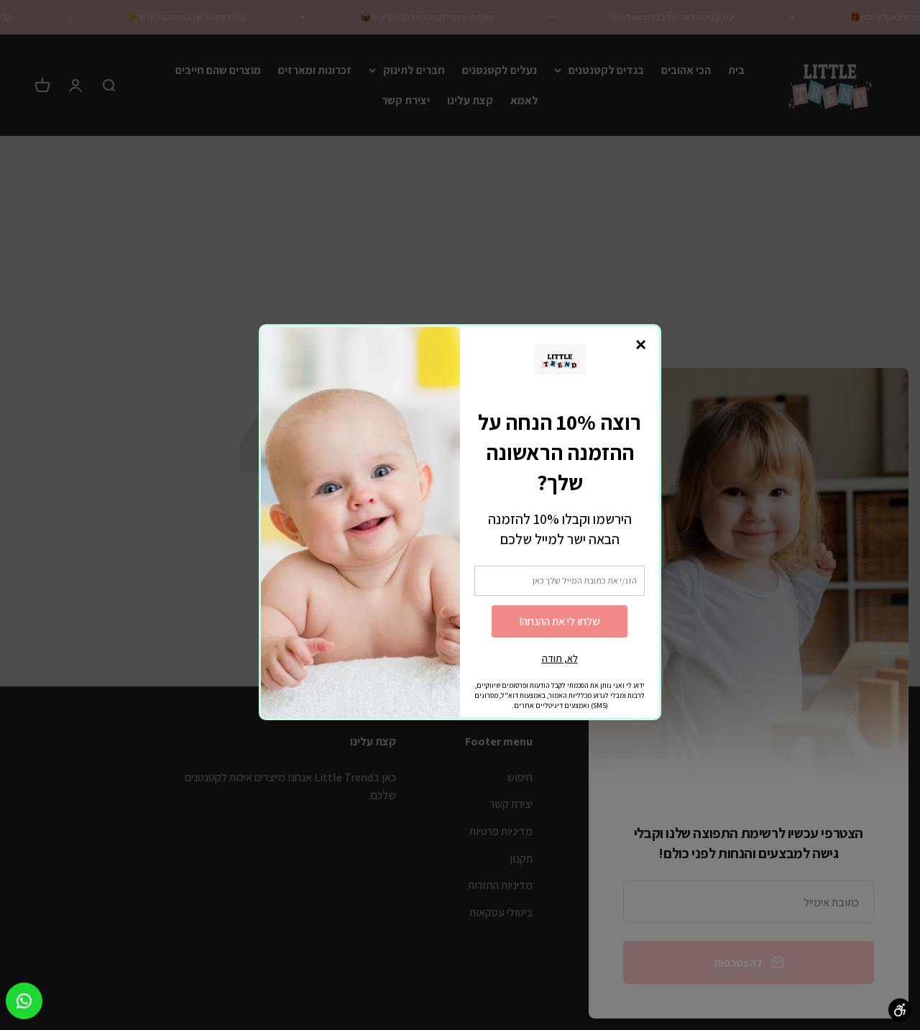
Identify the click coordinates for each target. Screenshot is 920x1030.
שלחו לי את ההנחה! (559, 621)
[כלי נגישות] (899, 1009)
